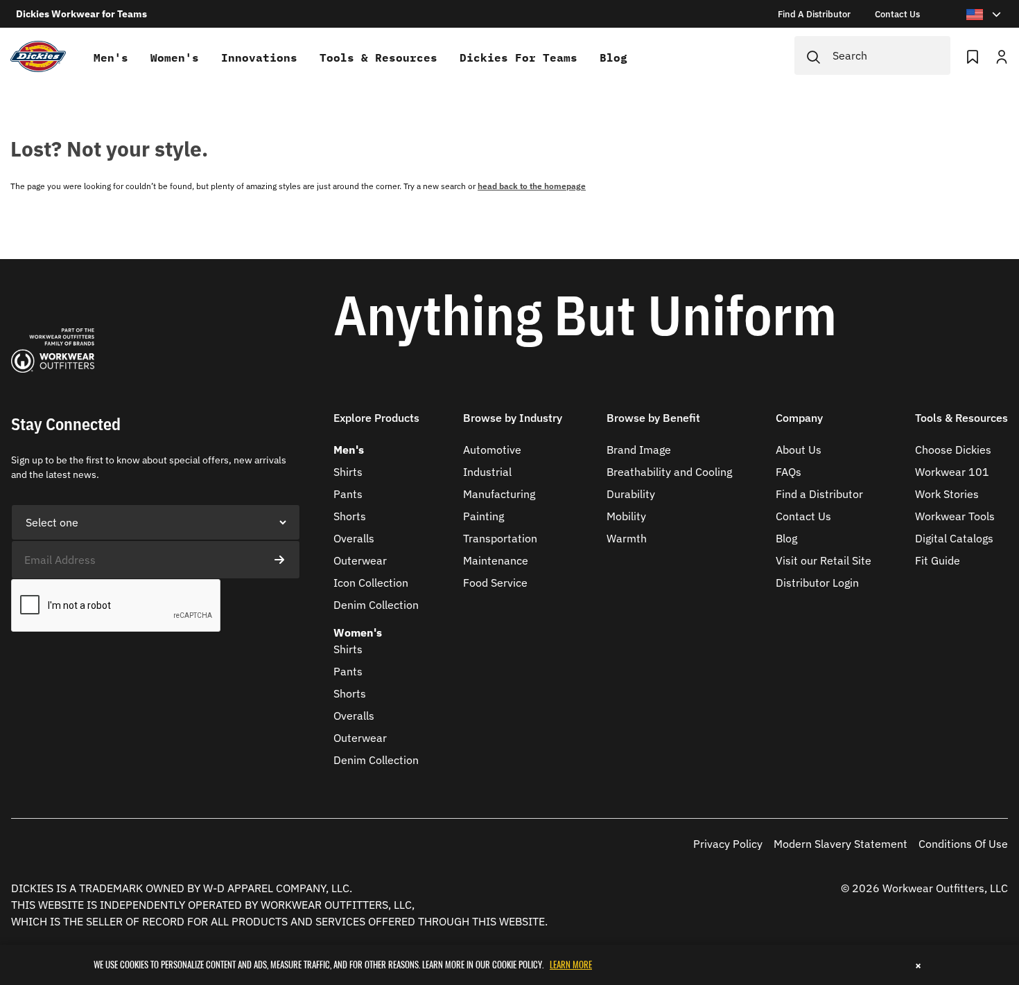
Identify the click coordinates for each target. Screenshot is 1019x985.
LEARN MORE (571, 964)
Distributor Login (817, 582)
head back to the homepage (532, 186)
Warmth (627, 538)
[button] (376, 426)
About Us (798, 449)
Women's (174, 57)
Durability (631, 494)
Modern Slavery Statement (840, 844)
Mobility (626, 516)
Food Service (495, 582)
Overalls (353, 538)
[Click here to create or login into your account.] (1002, 55)
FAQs (788, 472)
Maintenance (495, 560)
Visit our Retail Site (823, 560)
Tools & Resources (378, 57)
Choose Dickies (953, 449)
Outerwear (360, 560)
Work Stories (947, 494)
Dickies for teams (518, 57)
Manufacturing (499, 494)
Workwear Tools (955, 516)
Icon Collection (370, 582)
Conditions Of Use (963, 844)
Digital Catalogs (954, 538)
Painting (483, 516)
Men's (111, 57)
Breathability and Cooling (669, 472)
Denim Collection (376, 605)
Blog (613, 57)
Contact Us (803, 516)
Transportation (500, 538)
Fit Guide (937, 560)
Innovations (259, 57)
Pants (348, 494)
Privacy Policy (728, 844)
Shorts (349, 516)
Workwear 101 (952, 472)
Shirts (348, 472)
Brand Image (639, 449)
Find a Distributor (819, 494)
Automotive (492, 449)
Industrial (487, 472)
